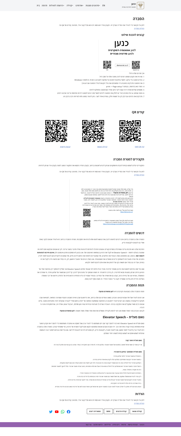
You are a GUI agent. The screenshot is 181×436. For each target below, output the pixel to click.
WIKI (108, 411)
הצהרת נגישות (133, 424)
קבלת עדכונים (121, 411)
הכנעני (142, 424)
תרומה (44, 5)
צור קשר (88, 424)
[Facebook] (68, 412)
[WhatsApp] (63, 412)
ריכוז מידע (115, 424)
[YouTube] (57, 412)
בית (38, 5)
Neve (131, 430)
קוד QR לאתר (139, 147)
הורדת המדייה (139, 28)
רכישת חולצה (98, 424)
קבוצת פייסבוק (65, 147)
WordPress (139, 433)
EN (103, 5)
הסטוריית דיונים (95, 411)
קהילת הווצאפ (102, 147)
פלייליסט (107, 424)
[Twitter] (51, 412)
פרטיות (123, 424)
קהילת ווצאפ (137, 411)
